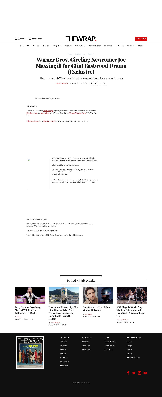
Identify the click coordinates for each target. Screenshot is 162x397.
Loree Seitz (88, 314)
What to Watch (94, 46)
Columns (108, 46)
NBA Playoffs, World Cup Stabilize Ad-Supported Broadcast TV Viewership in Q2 (131, 311)
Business (131, 46)
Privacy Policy (109, 346)
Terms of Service (110, 342)
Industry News (80, 54)
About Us (63, 342)
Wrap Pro (86, 338)
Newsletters (36, 39)
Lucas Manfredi (55, 323)
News (21, 46)
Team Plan (86, 346)
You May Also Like (81, 280)
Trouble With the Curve (77, 113)
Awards (46, 46)
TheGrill (68, 46)
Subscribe (141, 39)
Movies (36, 46)
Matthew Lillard (49, 121)
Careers (63, 354)
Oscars (129, 354)
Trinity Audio (47, 98)
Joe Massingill (48, 110)
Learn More (86, 350)
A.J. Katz (19, 317)
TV (28, 46)
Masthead (63, 358)
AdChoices (108, 350)
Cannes (129, 342)
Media (140, 46)
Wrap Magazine (134, 338)
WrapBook (64, 365)
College (129, 346)
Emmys (129, 350)
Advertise (63, 346)
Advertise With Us (133, 358)
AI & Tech (119, 46)
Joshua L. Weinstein (62, 83)
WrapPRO (57, 46)
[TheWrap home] (81, 38)
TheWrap (64, 338)
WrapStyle (79, 46)
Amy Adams (45, 113)
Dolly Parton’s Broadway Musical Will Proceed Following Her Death (27, 310)
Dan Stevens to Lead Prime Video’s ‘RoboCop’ (96, 308)
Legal (107, 338)
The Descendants (33, 121)
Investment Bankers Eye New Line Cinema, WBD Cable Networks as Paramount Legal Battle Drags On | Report (64, 313)
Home (70, 54)
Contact (63, 350)
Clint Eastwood (31, 113)
